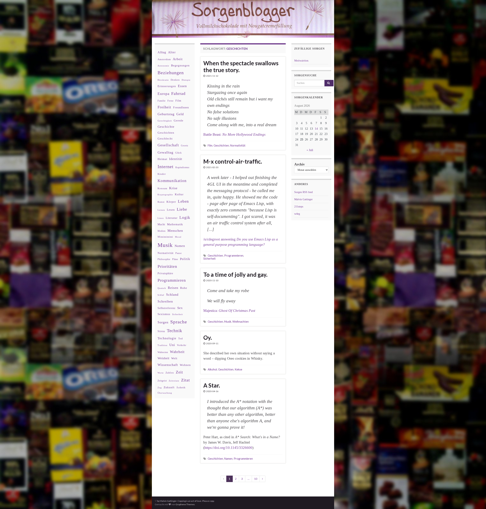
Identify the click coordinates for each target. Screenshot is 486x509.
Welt (174, 358)
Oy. (207, 337)
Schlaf (161, 295)
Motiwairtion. (301, 60)
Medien (162, 231)
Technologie (167, 338)
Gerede (178, 120)
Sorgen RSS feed (303, 192)
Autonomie (163, 66)
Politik (185, 259)
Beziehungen (171, 72)
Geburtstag (166, 114)
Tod (180, 338)
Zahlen (170, 372)
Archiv (299, 164)
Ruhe (183, 287)
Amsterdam (164, 59)
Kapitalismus (182, 167)
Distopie (186, 80)
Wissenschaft (168, 365)
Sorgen (163, 322)
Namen (228, 458)
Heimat (162, 159)
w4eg (297, 213)
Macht (161, 224)
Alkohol (212, 369)
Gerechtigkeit (165, 121)
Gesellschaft (168, 145)
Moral (178, 237)
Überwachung (165, 393)
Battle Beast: (234, 134)
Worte (161, 373)
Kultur (179, 194)
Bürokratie (163, 80)
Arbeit (178, 59)
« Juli (310, 150)
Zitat (185, 380)
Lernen (161, 210)
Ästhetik (180, 387)
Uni (172, 345)
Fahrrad (178, 93)
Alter (172, 52)
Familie (162, 100)
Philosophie (164, 259)
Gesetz (184, 145)
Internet (166, 166)
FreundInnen (181, 107)
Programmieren (233, 255)
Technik (174, 330)
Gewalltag (165, 152)
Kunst (161, 201)
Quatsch (162, 288)
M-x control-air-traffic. (232, 161)
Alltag (162, 52)
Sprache (178, 321)
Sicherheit (209, 258)
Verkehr (181, 345)
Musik (227, 321)
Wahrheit (177, 352)
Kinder (162, 174)
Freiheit (164, 107)
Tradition (162, 345)
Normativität (237, 145)
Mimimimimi (165, 236)
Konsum (162, 188)
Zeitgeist (162, 380)
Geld (180, 114)
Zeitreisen (174, 381)
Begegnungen (180, 65)
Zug (160, 387)
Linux (161, 218)
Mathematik (175, 224)
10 (255, 478)
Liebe (182, 209)
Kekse (238, 369)
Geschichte (166, 126)
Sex (180, 308)
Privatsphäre (165, 273)
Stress (161, 331)
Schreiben (165, 301)
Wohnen (185, 364)
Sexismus (164, 314)
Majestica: (229, 311)
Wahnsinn (163, 352)
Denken (175, 79)
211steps (298, 206)
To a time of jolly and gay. (235, 274)
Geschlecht (165, 138)
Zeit (179, 372)
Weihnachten (240, 321)
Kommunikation (172, 180)
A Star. (211, 385)
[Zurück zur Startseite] (243, 19)
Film (210, 145)
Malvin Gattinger (303, 199)
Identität (175, 159)
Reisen (173, 288)
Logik (184, 217)
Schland (172, 294)
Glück (178, 153)
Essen (182, 86)
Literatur (172, 217)
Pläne (175, 259)
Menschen (175, 230)
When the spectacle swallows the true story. (241, 66)
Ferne (170, 100)
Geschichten (221, 145)
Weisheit (163, 358)
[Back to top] (477, 500)
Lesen (171, 209)
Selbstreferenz (166, 308)
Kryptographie (165, 195)
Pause (178, 253)
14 (316, 128)
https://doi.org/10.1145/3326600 (228, 448)
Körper (171, 201)
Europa (163, 94)
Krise (173, 188)
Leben (183, 201)
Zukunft (169, 387)
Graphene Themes (185, 504)
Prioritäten (167, 266)
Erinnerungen (167, 86)
